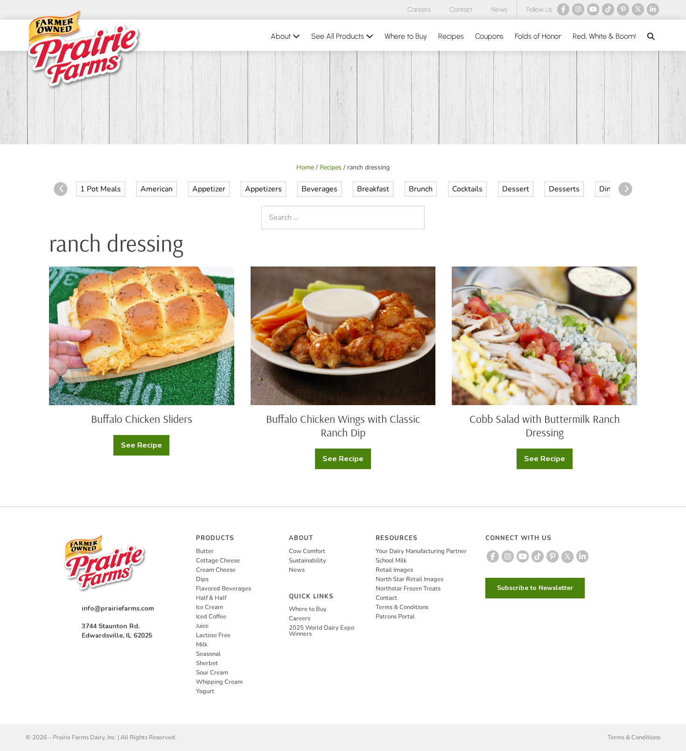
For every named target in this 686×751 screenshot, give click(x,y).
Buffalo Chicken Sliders (141, 419)
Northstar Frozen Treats (408, 588)
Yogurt (205, 691)
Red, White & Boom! (604, 36)
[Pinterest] (623, 9)
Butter (205, 551)
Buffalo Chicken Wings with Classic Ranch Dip (343, 425)
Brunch (421, 189)
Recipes (451, 36)
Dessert (515, 189)
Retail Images (394, 570)
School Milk (391, 560)
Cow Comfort (307, 551)
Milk (202, 644)
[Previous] (61, 189)
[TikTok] (608, 9)
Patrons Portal (395, 616)
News (499, 10)
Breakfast (373, 189)
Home (305, 167)
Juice (202, 626)
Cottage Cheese (218, 560)
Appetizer (208, 189)
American (156, 189)
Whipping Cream (219, 682)
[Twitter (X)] (638, 9)
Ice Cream (209, 607)
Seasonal (208, 654)
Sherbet (207, 663)
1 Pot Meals (100, 189)
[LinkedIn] (653, 9)
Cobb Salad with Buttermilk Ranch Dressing (544, 425)
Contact (461, 10)
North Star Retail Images (409, 579)
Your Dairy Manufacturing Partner (421, 551)
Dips (202, 579)
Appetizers (263, 189)
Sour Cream (212, 672)
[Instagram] (578, 9)
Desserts (564, 189)
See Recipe (145, 448)
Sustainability (307, 560)
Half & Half (211, 598)
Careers (419, 10)
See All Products (338, 36)
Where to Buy (406, 36)
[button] (651, 36)
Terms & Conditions (402, 607)
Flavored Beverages (223, 588)
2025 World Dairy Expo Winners (321, 631)
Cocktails (467, 189)
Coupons (489, 36)
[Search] (415, 217)
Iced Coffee (211, 616)
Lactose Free (213, 635)
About (282, 36)
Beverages (319, 189)
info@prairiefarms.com (118, 608)
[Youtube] (593, 9)
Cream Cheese (216, 570)
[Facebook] (563, 9)
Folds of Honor (538, 36)
